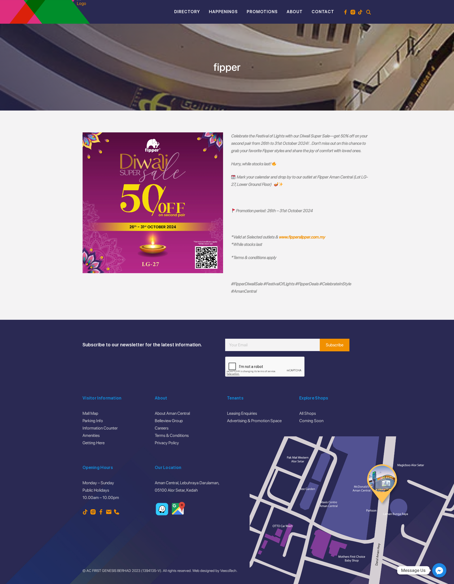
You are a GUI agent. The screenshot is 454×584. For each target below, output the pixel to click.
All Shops (307, 413)
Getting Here (93, 442)
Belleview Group (169, 420)
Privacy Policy (167, 442)
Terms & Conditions (172, 435)
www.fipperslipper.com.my (302, 236)
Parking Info (92, 420)
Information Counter (100, 428)
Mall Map (90, 413)
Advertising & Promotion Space (254, 420)
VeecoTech (228, 570)
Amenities (91, 435)
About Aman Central (172, 413)
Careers (161, 428)
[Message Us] (439, 570)
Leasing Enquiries (242, 413)
